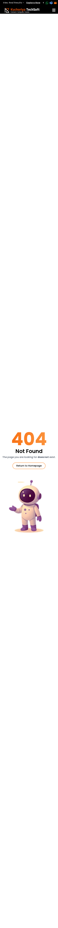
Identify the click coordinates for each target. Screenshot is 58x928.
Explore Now (31, 2)
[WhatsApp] (47, 2)
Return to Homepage (29, 465)
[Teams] (51, 2)
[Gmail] (55, 2)
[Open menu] (54, 10)
